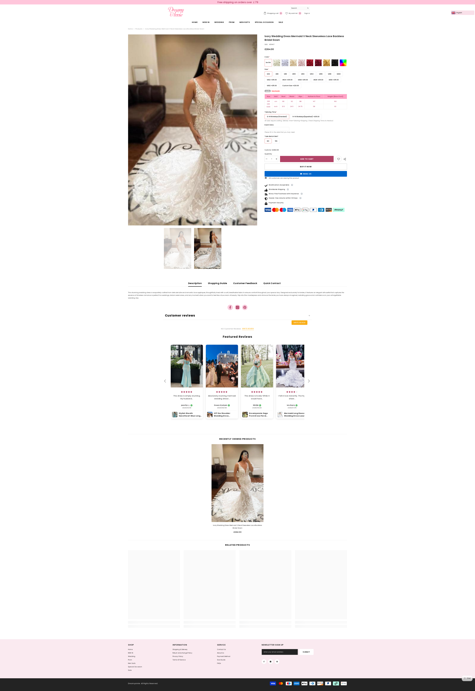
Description (195, 283)
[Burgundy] (318, 62)
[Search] (300, 8)
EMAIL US (307, 174)
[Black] (335, 62)
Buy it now (306, 167)
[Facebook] (230, 307)
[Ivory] (276, 62)
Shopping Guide (217, 283)
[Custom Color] (343, 62)
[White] (285, 62)
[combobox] (298, 8)
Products (138, 29)
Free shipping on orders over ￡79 (237, 2)
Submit (306, 652)
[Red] (310, 62)
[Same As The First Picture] (268, 62)
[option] (192, 129)
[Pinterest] (245, 307)
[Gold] (326, 62)
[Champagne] (293, 62)
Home (130, 29)
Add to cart (307, 159)
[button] (166, 382)
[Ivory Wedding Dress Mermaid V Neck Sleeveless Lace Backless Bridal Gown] (237, 483)
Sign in (307, 13)
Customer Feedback (245, 283)
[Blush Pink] (301, 62)
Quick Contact (272, 283)
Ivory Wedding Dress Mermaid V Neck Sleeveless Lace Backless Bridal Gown (237, 526)
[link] (338, 159)
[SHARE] (344, 159)
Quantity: (268, 154)
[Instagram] (237, 307)
